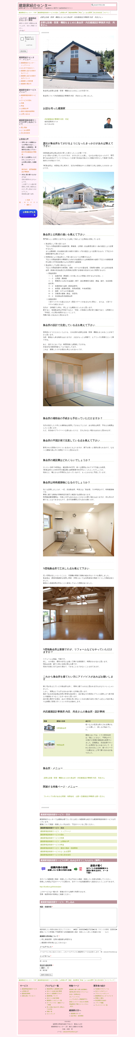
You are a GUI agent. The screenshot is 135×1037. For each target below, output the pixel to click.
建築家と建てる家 (74, 989)
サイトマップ (109, 980)
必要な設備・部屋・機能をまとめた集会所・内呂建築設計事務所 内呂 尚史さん (74, 778)
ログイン (106, 12)
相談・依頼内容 (46, 906)
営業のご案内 (99, 998)
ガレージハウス (74, 997)
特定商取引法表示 (100, 1000)
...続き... (71, 1006)
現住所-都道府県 (46, 965)
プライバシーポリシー (102, 993)
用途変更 (72, 1004)
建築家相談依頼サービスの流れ (48, 12)
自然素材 (84, 989)
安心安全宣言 (97, 12)
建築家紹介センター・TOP (27, 12)
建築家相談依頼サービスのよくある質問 (55, 851)
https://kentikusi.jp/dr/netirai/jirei (50, 886)
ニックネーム (45, 956)
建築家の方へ (75, 1013)
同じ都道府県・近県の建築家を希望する (57, 939)
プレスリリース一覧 (101, 1005)
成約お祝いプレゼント (29, 996)
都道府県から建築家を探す (55, 989)
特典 (22, 103)
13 (34, 202)
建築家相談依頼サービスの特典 (52, 838)
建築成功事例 (26, 993)
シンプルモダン (74, 999)
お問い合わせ (25, 114)
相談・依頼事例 (74, 980)
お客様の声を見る (29, 213)
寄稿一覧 (49, 1011)
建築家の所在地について (50, 936)
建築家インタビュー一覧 (54, 1000)
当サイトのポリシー (101, 991)
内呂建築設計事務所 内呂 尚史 (57, 119)
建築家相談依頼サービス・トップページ (55, 831)
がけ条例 (85, 1002)
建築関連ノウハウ (52, 996)
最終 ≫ (29, 205)
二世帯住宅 (76, 994)
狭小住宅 (77, 992)
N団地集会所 (61, 728)
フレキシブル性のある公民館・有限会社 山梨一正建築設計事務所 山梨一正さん (74, 796)
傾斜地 (71, 992)
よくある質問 (87, 12)
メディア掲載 (99, 1003)
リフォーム (84, 992)
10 (24, 202)
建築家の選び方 (26, 84)
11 (28, 202)
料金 (80, 12)
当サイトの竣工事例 (53, 998)
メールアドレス (46, 947)
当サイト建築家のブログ (54, 993)
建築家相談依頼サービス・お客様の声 (54, 841)
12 (31, 202)
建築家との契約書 (27, 81)
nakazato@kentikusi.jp (70, 1032)
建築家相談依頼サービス (29, 989)
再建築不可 (83, 999)
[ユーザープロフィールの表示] (108, 128)
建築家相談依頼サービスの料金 (52, 845)
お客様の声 (63, 12)
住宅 (70, 994)
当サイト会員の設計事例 (54, 991)
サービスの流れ (26, 100)
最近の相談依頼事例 (27, 111)
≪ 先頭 (27, 200)
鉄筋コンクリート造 (75, 1002)
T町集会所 (60, 745)
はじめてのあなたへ (27, 68)
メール (22, 30)
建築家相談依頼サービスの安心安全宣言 (55, 855)
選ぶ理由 (24, 127)
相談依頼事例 (73, 12)
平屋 (77, 1004)
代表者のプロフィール (102, 989)
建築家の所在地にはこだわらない (54, 942)
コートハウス (83, 1004)
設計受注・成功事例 (77, 1016)
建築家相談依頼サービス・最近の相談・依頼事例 (59, 848)
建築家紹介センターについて (104, 996)
